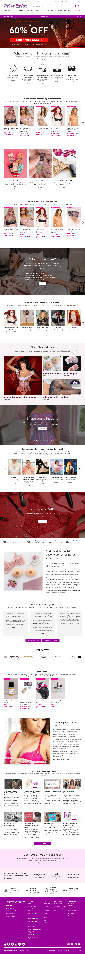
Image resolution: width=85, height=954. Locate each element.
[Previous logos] (5, 657)
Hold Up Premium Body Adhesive (10, 701)
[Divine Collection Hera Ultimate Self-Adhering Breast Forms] (27, 116)
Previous (3, 33)
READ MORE (42, 844)
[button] (79, 6)
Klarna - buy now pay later (34, 929)
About (56, 1)
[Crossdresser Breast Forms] (11, 318)
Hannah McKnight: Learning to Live (10, 824)
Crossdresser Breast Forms (11, 328)
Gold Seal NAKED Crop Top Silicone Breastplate (11, 129)
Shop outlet (42, 521)
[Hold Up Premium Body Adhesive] (11, 688)
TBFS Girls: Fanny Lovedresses (68, 792)
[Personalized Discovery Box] (42, 688)
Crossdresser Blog (64, 1)
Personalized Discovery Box (41, 701)
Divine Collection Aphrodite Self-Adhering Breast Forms (57, 129)
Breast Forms (7, 10)
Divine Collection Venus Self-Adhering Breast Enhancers (73, 129)
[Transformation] (27, 318)
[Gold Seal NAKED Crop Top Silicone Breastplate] (11, 116)
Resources (30, 924)
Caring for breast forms (60, 906)
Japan (69, 916)
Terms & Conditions (51, 950)
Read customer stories (33, 640)
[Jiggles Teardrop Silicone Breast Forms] (42, 116)
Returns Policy (78, 950)
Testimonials (31, 926)
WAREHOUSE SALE (76, 10)
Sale (45, 920)
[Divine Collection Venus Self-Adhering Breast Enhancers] (74, 116)
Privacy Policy (59, 950)
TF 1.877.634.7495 (9, 1)
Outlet (6, 13)
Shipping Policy (66, 950)
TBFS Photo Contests (62, 10)
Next (82, 33)
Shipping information (33, 918)
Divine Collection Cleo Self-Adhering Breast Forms (73, 230)
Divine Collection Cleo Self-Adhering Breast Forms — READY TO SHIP (26, 702)
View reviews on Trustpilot (50, 640)
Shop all (16, 189)
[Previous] (79, 167)
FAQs (72, 950)
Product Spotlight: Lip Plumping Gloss (70, 824)
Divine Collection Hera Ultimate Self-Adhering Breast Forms (25, 129)
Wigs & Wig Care (42, 328)
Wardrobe (29, 10)
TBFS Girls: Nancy (49, 823)
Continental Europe (73, 908)
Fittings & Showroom (33, 932)
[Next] (79, 171)
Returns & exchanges (33, 921)
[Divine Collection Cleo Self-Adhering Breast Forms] (74, 217)
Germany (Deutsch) (73, 910)
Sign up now (42, 863)
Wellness (38, 10)
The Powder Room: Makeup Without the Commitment (11, 793)
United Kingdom (72, 913)
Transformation (19, 10)
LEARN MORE (42, 428)
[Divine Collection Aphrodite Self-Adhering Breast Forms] (58, 116)
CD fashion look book (33, 906)
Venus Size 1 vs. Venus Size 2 (52, 792)
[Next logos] (79, 657)
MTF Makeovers (32, 934)
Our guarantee (31, 916)
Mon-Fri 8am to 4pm (18, 1)
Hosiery (58, 328)
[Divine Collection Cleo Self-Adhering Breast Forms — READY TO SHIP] (27, 688)
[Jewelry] (74, 318)
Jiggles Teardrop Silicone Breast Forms (42, 129)
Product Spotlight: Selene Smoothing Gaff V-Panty (32, 792)
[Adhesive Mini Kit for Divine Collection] (58, 688)
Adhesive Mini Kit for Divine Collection (56, 701)
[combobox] (50, 6)
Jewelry (74, 328)
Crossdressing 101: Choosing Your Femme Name (31, 825)
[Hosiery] (58, 318)
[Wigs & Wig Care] (42, 318)
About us (42, 284)
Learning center (58, 903)
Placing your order (32, 913)
